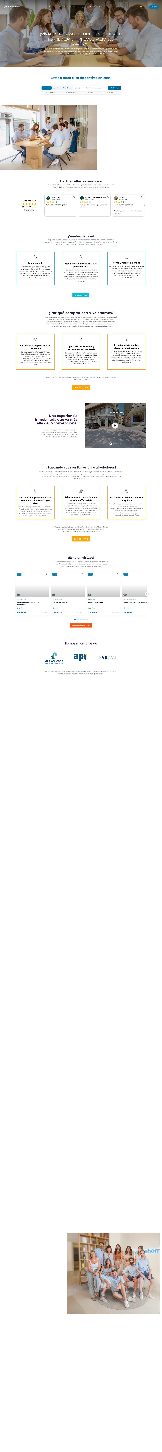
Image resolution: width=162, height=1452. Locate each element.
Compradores (63, 7)
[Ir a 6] (83, 619)
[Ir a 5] (81, 619)
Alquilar (56, 88)
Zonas (109, 7)
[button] (44, 205)
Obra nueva (92, 7)
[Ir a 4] (80, 619)
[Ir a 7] (84, 619)
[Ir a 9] (87, 619)
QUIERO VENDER (81, 295)
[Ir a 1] (75, 619)
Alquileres (83, 7)
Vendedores (52, 7)
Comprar (47, 88)
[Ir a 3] (78, 619)
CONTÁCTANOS (81, 387)
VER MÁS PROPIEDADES (81, 625)
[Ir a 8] (86, 619)
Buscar (115, 88)
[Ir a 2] (77, 619)
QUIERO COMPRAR (81, 539)
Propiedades (74, 7)
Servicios (102, 7)
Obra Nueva (67, 88)
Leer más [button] (64, 213)
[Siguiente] (146, 594)
